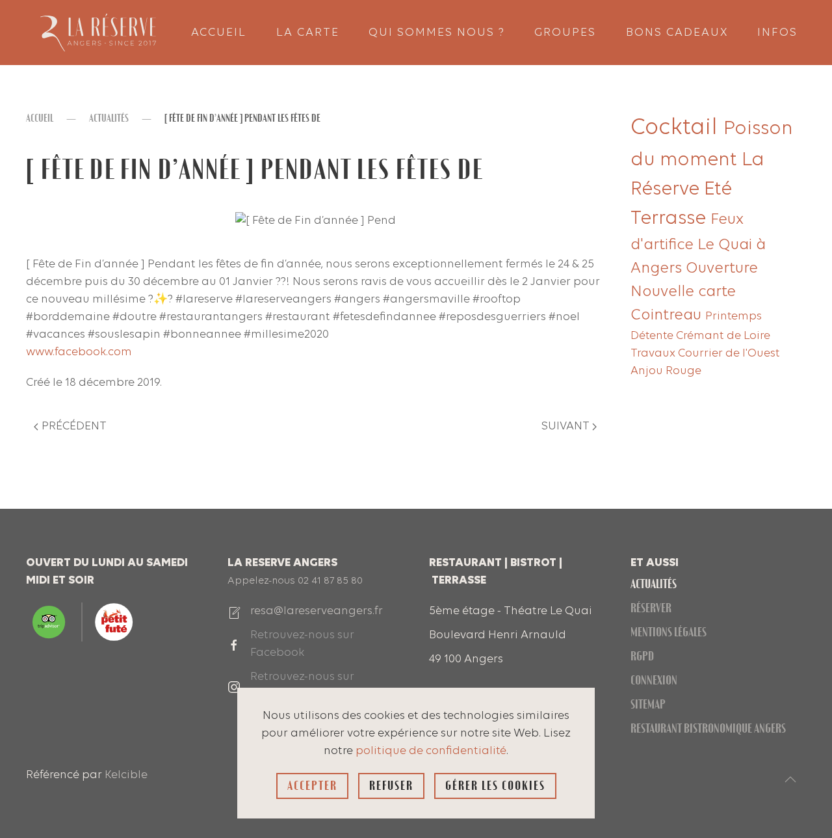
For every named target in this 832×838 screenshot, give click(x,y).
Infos (777, 33)
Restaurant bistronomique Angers (708, 728)
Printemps (733, 316)
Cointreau (667, 315)
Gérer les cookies (495, 785)
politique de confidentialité (431, 751)
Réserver (650, 608)
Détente (653, 336)
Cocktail (676, 128)
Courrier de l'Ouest (729, 353)
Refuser (391, 785)
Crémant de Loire (723, 336)
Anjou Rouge (665, 371)
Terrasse (670, 219)
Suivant (565, 426)
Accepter (312, 785)
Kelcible (126, 775)
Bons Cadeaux (677, 33)
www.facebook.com (79, 352)
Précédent (74, 426)
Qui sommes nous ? (437, 33)
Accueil (218, 33)
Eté (718, 190)
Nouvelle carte (683, 292)
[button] (790, 779)
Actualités (653, 584)
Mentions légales (668, 632)
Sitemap (648, 704)
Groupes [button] (565, 33)
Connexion (653, 680)
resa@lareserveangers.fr (316, 611)
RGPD (642, 656)
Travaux (654, 353)
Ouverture (722, 269)
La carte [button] (307, 33)
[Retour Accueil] (98, 32)
